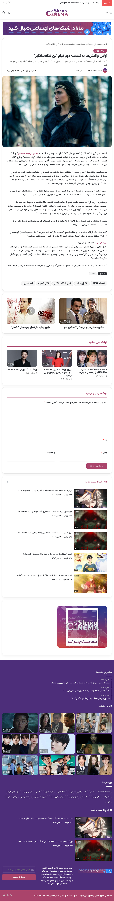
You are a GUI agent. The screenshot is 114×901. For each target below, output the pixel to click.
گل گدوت (43, 283)
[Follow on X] (91, 70)
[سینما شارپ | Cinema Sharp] (57, 12)
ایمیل (104, 452)
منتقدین (27, 283)
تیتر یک (107, 796)
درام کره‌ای (96, 796)
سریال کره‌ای (73, 796)
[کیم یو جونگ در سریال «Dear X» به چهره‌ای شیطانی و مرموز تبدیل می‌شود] (57, 358)
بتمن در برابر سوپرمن (28, 153)
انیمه (71, 791)
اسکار (92, 791)
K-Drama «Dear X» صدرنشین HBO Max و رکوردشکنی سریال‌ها (93, 371)
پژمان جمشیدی (11, 796)
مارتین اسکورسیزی (39, 796)
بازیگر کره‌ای (27, 791)
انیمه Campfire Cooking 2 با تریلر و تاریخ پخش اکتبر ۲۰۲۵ (47, 554)
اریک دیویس (101, 242)
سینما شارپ (97, 70)
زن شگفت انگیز (62, 283)
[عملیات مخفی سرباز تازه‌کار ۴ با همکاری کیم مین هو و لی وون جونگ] (94, 723)
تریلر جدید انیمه (13, 791)
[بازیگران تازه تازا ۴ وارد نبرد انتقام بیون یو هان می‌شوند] (57, 723)
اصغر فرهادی (81, 791)
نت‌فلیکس (25, 796)
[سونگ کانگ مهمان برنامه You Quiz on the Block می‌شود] (57, 744)
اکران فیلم (81, 283)
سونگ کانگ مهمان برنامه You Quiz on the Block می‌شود (76, 2)
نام (105, 439)
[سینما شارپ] (57, 28)
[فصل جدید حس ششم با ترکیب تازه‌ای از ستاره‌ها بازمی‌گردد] (57, 765)
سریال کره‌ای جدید (57, 796)
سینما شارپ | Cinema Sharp (46, 895)
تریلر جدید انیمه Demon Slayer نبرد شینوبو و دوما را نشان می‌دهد (45, 490)
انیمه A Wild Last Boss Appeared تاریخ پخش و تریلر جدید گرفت (44, 575)
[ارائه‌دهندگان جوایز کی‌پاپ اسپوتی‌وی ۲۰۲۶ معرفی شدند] (20, 744)
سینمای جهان (94, 44)
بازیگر (38, 791)
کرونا (108, 801)
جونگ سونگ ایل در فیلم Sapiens (22, 369)
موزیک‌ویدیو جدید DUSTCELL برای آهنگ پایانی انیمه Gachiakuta (44, 511)
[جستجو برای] (3, 13)
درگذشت (85, 796)
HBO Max (98, 283)
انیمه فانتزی (49, 791)
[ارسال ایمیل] (89, 70)
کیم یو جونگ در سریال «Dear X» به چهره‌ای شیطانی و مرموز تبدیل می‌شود (58, 372)
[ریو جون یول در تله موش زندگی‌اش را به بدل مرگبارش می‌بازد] (94, 744)
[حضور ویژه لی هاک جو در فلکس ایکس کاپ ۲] (20, 723)
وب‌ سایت (51, 452)
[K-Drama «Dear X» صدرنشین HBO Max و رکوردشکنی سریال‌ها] (92, 358)
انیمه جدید (61, 791)
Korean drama (104, 791)
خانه (103, 44)
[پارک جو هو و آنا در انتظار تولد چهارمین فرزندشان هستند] (20, 765)
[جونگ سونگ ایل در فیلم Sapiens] (22, 358)
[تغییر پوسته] (8, 13)
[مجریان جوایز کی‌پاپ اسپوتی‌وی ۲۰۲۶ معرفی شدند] (94, 765)
